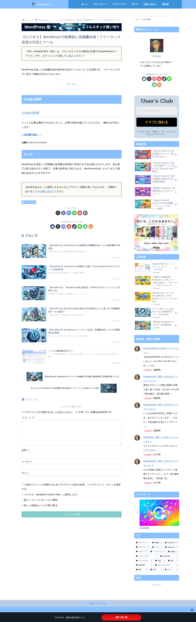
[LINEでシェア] (74, 213)
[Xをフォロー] (58, 226)
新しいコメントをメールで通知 (41, 500)
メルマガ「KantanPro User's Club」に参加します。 (51, 494)
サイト (25, 473)
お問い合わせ (47, 191)
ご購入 (69, 55)
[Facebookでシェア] (63, 213)
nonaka (157, 56)
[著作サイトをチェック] (52, 226)
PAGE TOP (99, 603)
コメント (28, 417)
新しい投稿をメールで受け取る (41, 505)
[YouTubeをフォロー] (69, 226)
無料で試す (120, 617)
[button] (85, 213)
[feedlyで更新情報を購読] (85, 226)
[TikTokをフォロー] (74, 226)
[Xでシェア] (58, 213)
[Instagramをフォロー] (63, 226)
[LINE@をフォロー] (79, 226)
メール (27, 461)
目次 (68, 84)
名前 (25, 450)
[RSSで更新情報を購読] (90, 226)
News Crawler (30, 202)
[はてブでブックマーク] (69, 213)
